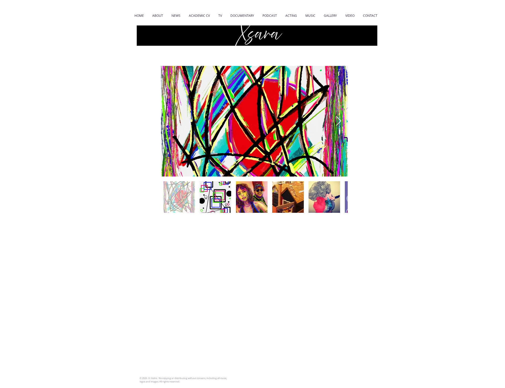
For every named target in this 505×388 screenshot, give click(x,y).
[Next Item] (339, 121)
